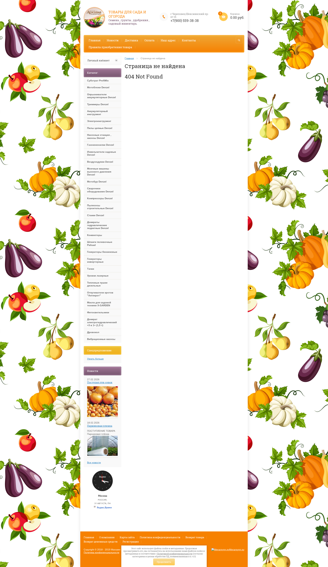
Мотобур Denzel (96, 181)
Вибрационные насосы (101, 339)
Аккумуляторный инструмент (97, 113)
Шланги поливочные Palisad (99, 243)
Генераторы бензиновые (102, 251)
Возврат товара (195, 537)
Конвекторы (94, 235)
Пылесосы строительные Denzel (100, 207)
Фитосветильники (98, 312)
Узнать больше (95, 358)
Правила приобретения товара (110, 47)
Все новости (94, 462)
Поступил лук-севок (99, 382)
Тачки (90, 268)
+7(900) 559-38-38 (184, 20)
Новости (113, 40)
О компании (107, 537)
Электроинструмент (99, 121)
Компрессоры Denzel (100, 198)
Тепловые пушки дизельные (97, 284)
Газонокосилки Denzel (100, 144)
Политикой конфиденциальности (174, 553)
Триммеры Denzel (97, 104)
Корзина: (232, 16)
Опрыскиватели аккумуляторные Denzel (101, 96)
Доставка (131, 40)
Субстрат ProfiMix (98, 80)
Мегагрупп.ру (236, 549)
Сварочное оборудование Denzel (100, 190)
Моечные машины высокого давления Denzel (99, 171)
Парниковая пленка (99, 425)
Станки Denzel (95, 215)
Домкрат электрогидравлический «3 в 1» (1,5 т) (102, 322)
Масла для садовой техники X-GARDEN (99, 304)
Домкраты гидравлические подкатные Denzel (98, 225)
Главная (94, 40)
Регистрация (131, 541)
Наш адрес (168, 40)
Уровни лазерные (97, 275)
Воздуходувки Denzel (100, 161)
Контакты (189, 40)
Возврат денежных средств (101, 541)
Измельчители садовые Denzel (101, 153)
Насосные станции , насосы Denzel (99, 136)
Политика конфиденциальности (160, 537)
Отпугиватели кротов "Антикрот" (100, 294)
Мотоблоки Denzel (98, 87)
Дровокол (93, 332)
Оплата (149, 40)
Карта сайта (127, 537)
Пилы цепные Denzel (99, 128)
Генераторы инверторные (95, 260)
